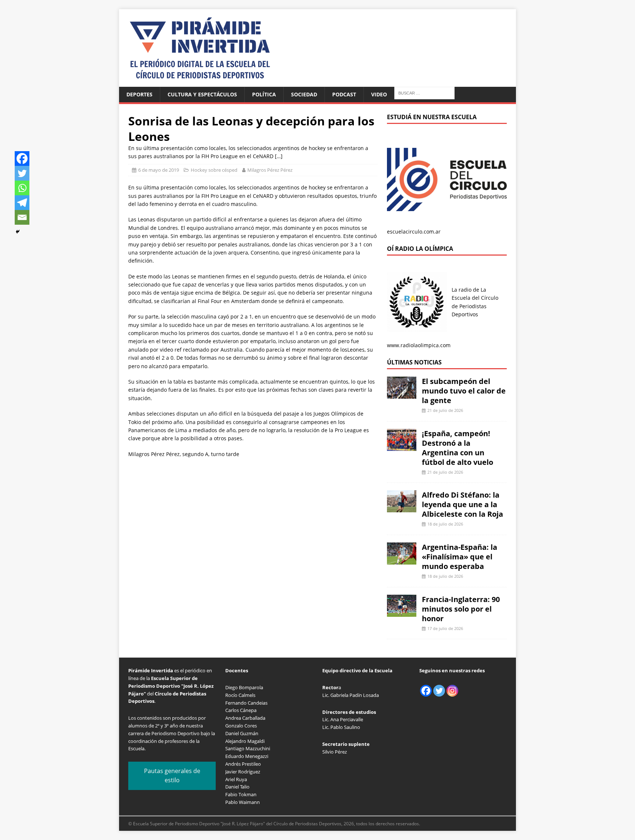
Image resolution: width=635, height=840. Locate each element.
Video (379, 94)
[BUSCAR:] (424, 92)
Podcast (344, 94)
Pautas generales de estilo (172, 775)
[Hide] (18, 232)
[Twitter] (22, 173)
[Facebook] (22, 158)
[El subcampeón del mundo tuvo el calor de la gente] (401, 394)
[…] (279, 156)
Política (264, 94)
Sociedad (304, 94)
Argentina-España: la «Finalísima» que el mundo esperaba (459, 556)
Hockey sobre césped (214, 170)
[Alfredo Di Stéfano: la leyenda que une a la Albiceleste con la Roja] (401, 508)
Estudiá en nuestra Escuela (432, 117)
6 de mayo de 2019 (158, 170)
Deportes (139, 94)
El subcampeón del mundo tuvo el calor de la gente (464, 390)
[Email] (22, 217)
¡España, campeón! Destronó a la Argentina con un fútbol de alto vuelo (457, 447)
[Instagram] (452, 691)
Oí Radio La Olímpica (420, 249)
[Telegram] (22, 202)
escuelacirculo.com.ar (414, 231)
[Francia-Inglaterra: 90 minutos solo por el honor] (401, 612)
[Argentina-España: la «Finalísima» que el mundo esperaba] (401, 560)
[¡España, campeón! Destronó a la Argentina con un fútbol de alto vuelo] (401, 446)
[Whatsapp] (22, 188)
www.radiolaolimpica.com (419, 345)
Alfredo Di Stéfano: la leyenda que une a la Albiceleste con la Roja (462, 504)
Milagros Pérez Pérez (270, 170)
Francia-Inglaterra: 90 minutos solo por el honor (461, 608)
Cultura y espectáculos (202, 94)
